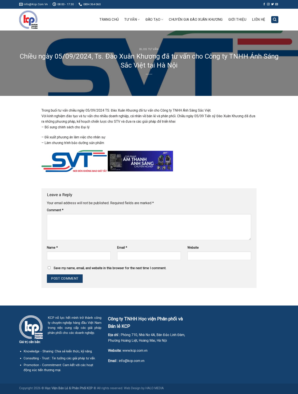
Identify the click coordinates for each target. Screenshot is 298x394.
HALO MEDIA (155, 388)
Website (193, 248)
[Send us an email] (276, 4)
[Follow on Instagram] (268, 4)
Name (52, 248)
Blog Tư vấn (148, 49)
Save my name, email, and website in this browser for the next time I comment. (110, 268)
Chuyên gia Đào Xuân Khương (196, 19)
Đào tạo (153, 19)
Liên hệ (258, 19)
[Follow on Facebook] (264, 4)
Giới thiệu (237, 19)
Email (122, 248)
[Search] (275, 19)
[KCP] (41, 20)
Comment (55, 210)
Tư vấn (130, 19)
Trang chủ (109, 19)
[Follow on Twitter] (272, 4)
